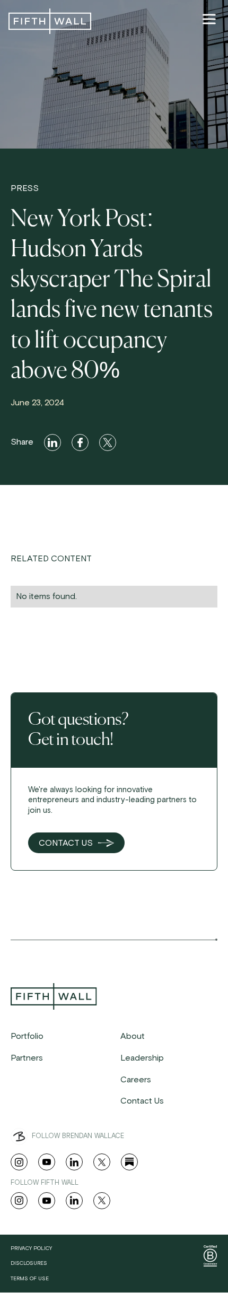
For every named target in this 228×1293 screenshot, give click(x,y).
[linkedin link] (74, 1161)
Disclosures (29, 1263)
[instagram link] (19, 1161)
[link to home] (49, 21)
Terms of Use (30, 1278)
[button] (209, 19)
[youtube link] (46, 1161)
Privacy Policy (31, 1248)
